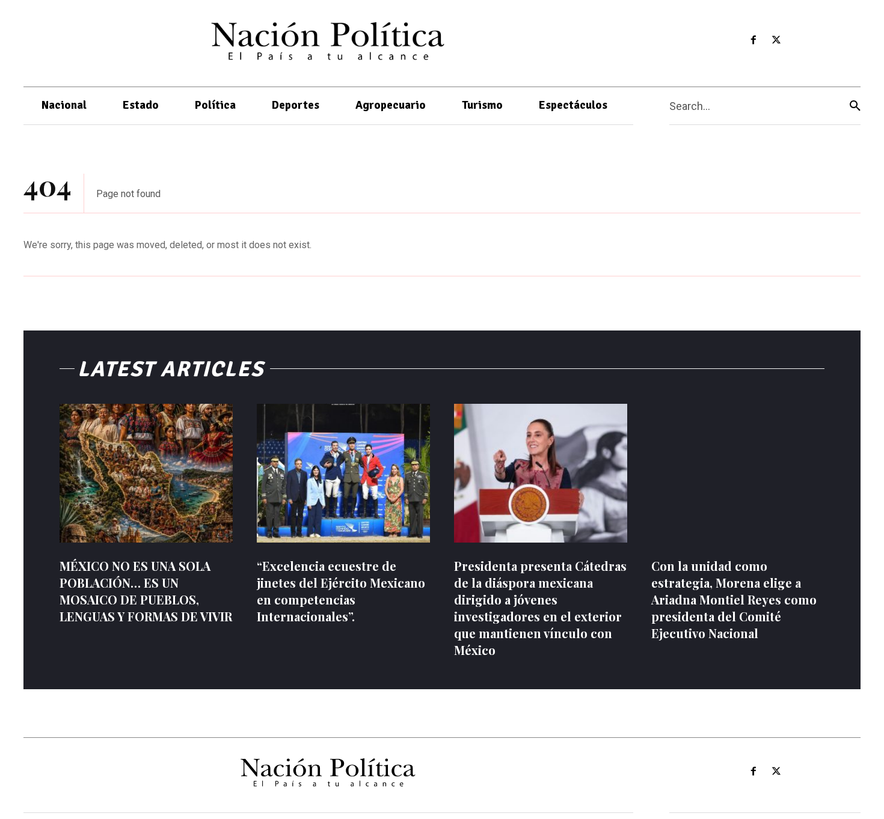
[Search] (855, 106)
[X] (776, 40)
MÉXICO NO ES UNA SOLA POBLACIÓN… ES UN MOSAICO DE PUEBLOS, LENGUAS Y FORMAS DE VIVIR (146, 591)
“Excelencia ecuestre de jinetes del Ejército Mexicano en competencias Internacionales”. (341, 591)
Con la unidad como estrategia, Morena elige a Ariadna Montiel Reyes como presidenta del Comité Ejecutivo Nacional (734, 599)
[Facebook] (753, 40)
